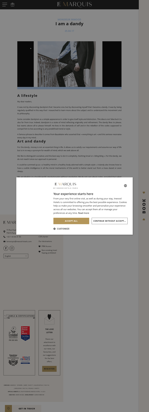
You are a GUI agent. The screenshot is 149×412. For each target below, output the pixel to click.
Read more (83, 212)
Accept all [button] (71, 220)
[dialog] (74, 206)
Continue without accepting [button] (110, 220)
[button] (61, 228)
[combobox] (125, 185)
